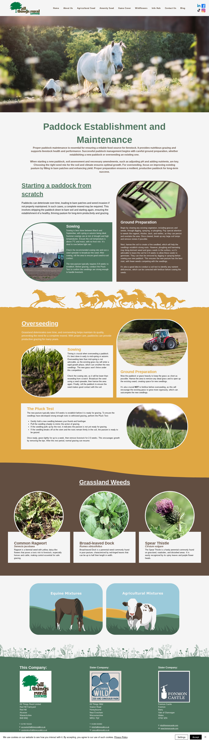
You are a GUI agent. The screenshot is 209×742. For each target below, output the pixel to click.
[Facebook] (203, 6)
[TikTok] (199, 10)
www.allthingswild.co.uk (100, 730)
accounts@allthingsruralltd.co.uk (33, 727)
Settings (181, 737)
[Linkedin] (199, 6)
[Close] (205, 737)
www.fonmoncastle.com (169, 728)
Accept (195, 737)
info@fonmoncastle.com (169, 725)
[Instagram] (203, 10)
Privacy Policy (121, 737)
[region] (39, 527)
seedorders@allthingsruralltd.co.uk (34, 730)
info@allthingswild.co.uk (100, 727)
